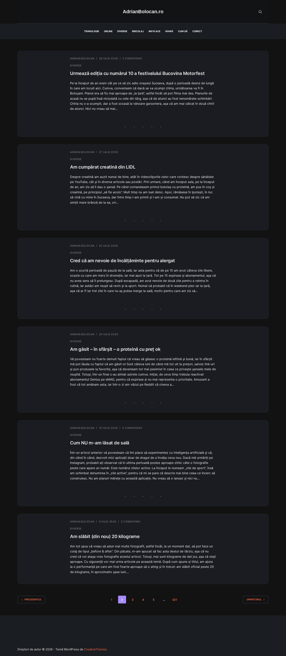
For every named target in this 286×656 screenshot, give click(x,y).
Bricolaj (138, 31)
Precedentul (33, 599)
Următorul (254, 599)
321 (174, 599)
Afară (169, 31)
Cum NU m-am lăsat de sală (99, 443)
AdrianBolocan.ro (143, 11)
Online (108, 31)
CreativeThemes (95, 649)
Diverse (122, 31)
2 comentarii (132, 58)
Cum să (183, 31)
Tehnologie (91, 31)
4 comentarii (132, 427)
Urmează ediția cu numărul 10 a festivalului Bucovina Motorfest (137, 73)
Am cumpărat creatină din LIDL (102, 167)
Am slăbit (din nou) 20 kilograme (105, 536)
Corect (197, 31)
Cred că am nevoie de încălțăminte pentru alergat (122, 260)
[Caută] (260, 11)
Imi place (154, 31)
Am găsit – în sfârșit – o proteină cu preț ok (115, 349)
